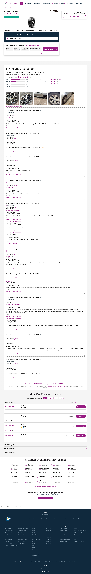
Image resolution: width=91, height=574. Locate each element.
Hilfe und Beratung (83, 1)
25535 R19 (48, 535)
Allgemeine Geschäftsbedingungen (38, 561)
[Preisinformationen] (67, 13)
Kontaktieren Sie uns (79, 541)
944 (14, 208)
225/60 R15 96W (9, 435)
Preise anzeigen (81, 406)
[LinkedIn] (44, 565)
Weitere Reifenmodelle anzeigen (45, 486)
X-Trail (14, 115)
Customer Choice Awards (80, 530)
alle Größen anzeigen (32, 45)
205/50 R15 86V (9, 416)
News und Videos (64, 541)
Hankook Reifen (9, 532)
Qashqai (15, 185)
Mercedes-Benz (36, 539)
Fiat (15, 137)
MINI (16, 277)
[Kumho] (54, 11)
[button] (11, 17)
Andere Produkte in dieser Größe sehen (32, 53)
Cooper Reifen (8, 543)
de (42, 571)
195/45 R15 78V (9, 406)
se (46, 571)
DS (14, 254)
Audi (33, 528)
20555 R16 (48, 528)
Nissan (16, 114)
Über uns (76, 528)
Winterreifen (63, 535)
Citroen (16, 252)
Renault (16, 160)
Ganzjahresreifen (64, 532)
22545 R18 (48, 537)
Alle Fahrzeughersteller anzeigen (38, 554)
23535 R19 (48, 533)
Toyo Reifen (8, 541)
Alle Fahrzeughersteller (65, 539)
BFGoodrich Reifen (22, 539)
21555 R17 (48, 541)
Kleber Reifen (21, 543)
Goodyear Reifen (22, 530)
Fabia (14, 302)
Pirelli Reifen (21, 532)
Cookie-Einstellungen (73, 561)
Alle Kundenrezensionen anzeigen (58, 383)
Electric (15, 279)
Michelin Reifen (9, 528)
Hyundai (16, 363)
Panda (14, 138)
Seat (33, 545)
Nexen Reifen (21, 541)
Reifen (8, 506)
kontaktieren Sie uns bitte (53, 386)
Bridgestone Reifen (23, 528)
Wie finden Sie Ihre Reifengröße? (13, 53)
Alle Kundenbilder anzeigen (15, 106)
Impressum (27, 561)
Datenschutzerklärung (50, 561)
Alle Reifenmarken (64, 537)
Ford (33, 532)
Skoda (16, 301)
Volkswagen (35, 552)
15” (45, 398)
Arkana (14, 162)
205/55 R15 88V (9, 425)
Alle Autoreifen (63, 528)
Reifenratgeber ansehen (45, 498)
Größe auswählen (74, 16)
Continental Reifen (9, 530)
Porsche (16, 207)
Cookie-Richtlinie (59, 561)
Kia (33, 537)
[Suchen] (21, 4)
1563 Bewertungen (18, 13)
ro (48, 571)
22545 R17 (48, 543)
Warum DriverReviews (79, 535)
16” (50, 398)
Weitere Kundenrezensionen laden (33, 383)
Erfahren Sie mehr (62, 386)
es (44, 571)
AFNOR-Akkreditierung (79, 532)
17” (56, 398)
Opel (33, 541)
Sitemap (66, 561)
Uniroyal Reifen (9, 537)
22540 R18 (48, 531)
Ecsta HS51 (19, 506)
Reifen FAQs (77, 537)
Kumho (13, 506)
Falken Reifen (8, 539)
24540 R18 (48, 539)
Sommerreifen (63, 530)
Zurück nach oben (45, 514)
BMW (33, 530)
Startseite (3, 506)
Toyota (34, 550)
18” (61, 398)
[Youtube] (46, 565)
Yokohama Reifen (9, 535)
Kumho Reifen (21, 535)
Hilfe (75, 539)
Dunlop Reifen (21, 537)
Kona (14, 364)
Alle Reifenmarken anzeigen (12, 545)
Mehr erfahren (83, 518)
